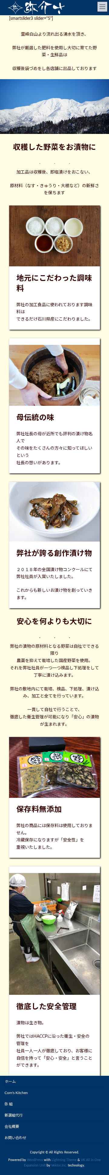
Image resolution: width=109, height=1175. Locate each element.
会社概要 (12, 1126)
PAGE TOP (100, 1133)
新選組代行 (14, 1115)
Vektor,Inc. (59, 1165)
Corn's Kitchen (16, 1093)
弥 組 (9, 1104)
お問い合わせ (15, 1138)
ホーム (10, 1081)
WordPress (35, 1160)
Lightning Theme (64, 1160)
